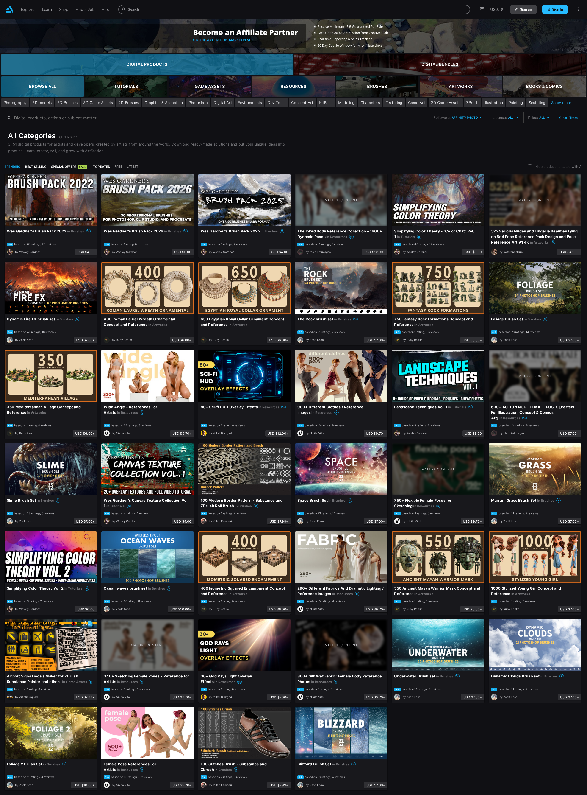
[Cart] (482, 9)
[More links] (578, 9)
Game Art (416, 102)
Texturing (394, 102)
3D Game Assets (98, 102)
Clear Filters (568, 118)
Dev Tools (276, 102)
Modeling (346, 102)
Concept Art (302, 102)
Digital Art (222, 102)
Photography (15, 102)
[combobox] (294, 9)
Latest (132, 166)
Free (118, 166)
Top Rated (101, 166)
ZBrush (472, 102)
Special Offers (68, 166)
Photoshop (198, 102)
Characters (370, 102)
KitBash (325, 102)
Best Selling (36, 166)
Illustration (493, 102)
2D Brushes (129, 102)
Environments (250, 102)
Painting (516, 102)
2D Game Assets (445, 102)
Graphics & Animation (163, 102)
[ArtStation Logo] (10, 9)
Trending (13, 166)
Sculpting (537, 102)
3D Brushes (67, 102)
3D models (42, 102)
